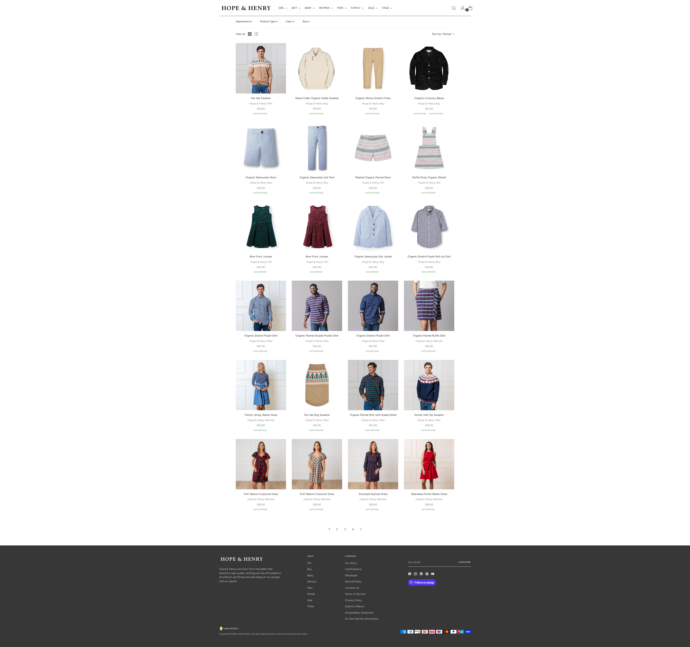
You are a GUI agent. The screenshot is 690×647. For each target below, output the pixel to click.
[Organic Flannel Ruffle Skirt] (429, 306)
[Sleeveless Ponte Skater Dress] (429, 464)
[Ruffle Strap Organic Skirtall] (429, 147)
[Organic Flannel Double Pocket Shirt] (317, 306)
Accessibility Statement (359, 612)
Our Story (351, 563)
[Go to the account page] (461, 8)
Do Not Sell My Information (361, 618)
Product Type (267, 21)
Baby (310, 575)
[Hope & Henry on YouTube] (433, 574)
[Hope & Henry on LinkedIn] (421, 574)
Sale (309, 600)
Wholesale (351, 575)
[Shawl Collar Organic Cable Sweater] (317, 68)
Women (311, 581)
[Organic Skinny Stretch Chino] (373, 68)
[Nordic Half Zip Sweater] (429, 385)
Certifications (353, 569)
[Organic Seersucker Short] (261, 147)
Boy (309, 569)
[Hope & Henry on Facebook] (410, 574)
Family (311, 594)
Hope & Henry (244, 634)
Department (242, 21)
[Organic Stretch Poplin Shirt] (261, 306)
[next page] (360, 529)
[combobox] (443, 34)
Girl (309, 563)
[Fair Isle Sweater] (261, 68)
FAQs (310, 606)
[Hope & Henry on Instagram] (416, 574)
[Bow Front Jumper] (261, 227)
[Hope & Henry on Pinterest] (427, 574)
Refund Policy (353, 581)
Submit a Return (354, 606)
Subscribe (464, 562)
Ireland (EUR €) (231, 628)
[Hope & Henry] (246, 8)
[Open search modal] (453, 8)
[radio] (250, 34)
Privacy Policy (353, 600)
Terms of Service (355, 594)
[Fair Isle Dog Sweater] (317, 385)
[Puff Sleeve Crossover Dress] (261, 464)
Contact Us (352, 587)
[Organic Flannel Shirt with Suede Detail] (373, 385)
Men (309, 587)
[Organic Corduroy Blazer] (429, 68)
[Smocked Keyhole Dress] (373, 464)
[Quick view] (281, 48)
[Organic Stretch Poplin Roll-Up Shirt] (429, 227)
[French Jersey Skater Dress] (261, 385)
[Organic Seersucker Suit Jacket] (373, 227)
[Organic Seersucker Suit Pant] (317, 147)
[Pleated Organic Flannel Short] (373, 147)
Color (289, 21)
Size (304, 21)
